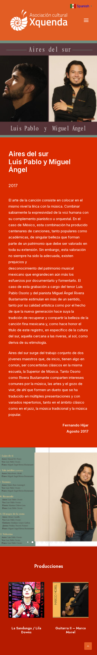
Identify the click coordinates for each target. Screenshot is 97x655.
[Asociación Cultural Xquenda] (38, 20)
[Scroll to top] (88, 645)
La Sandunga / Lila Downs (26, 630)
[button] (27, 542)
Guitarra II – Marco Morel (70, 630)
